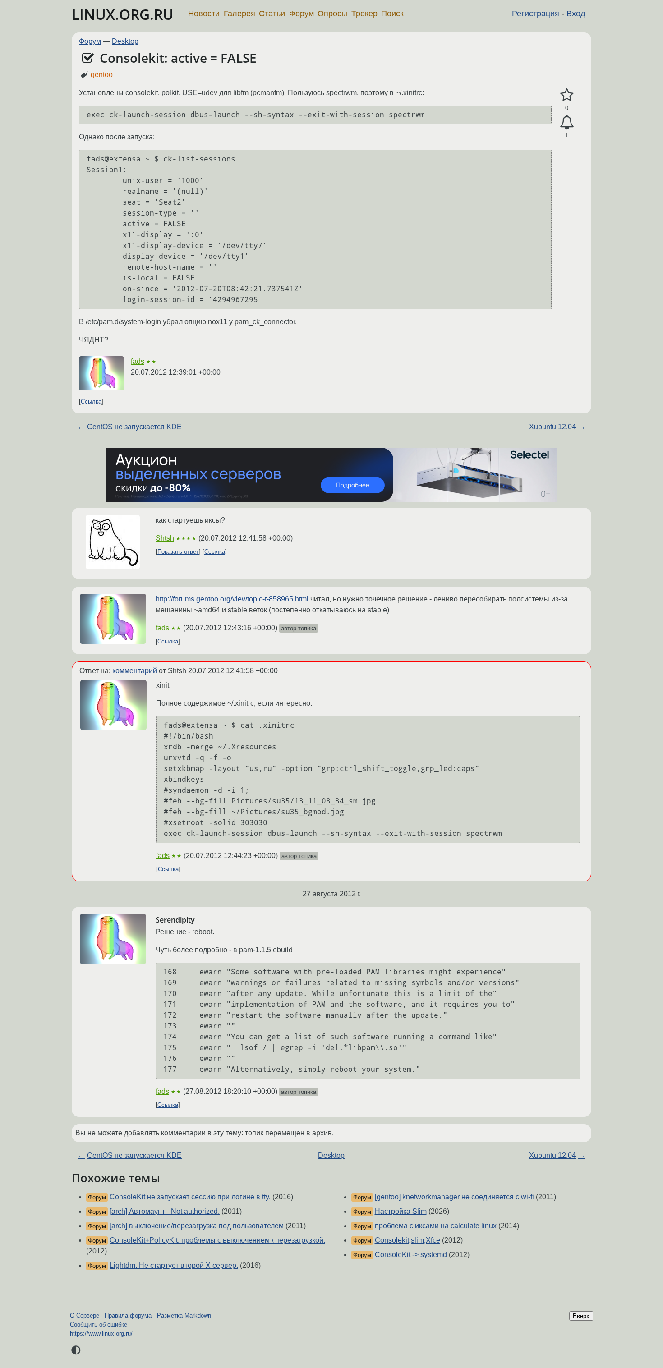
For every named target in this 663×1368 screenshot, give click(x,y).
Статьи (272, 13)
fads (137, 361)
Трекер (364, 13)
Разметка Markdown (184, 1315)
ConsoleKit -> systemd (411, 1254)
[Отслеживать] (567, 123)
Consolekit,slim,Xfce (407, 1240)
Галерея (239, 13)
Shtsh (165, 538)
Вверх (581, 1316)
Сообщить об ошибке (98, 1324)
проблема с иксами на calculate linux (436, 1226)
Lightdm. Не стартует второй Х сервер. (174, 1265)
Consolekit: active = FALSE (178, 57)
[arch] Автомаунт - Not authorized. (165, 1211)
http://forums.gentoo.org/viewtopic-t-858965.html (232, 599)
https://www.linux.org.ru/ (101, 1333)
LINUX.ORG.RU (123, 14)
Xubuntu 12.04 (552, 427)
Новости (204, 13)
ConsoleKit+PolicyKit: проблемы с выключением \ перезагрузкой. (217, 1240)
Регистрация (535, 13)
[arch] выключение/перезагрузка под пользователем (197, 1226)
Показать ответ (178, 551)
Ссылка (91, 401)
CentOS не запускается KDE (134, 427)
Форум (301, 13)
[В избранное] (567, 95)
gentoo (102, 74)
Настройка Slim (401, 1211)
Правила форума (128, 1315)
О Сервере (84, 1315)
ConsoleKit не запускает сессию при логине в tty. (190, 1197)
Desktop (125, 41)
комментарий (134, 671)
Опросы (332, 13)
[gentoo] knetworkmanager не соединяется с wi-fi (454, 1197)
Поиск (392, 13)
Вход (575, 13)
